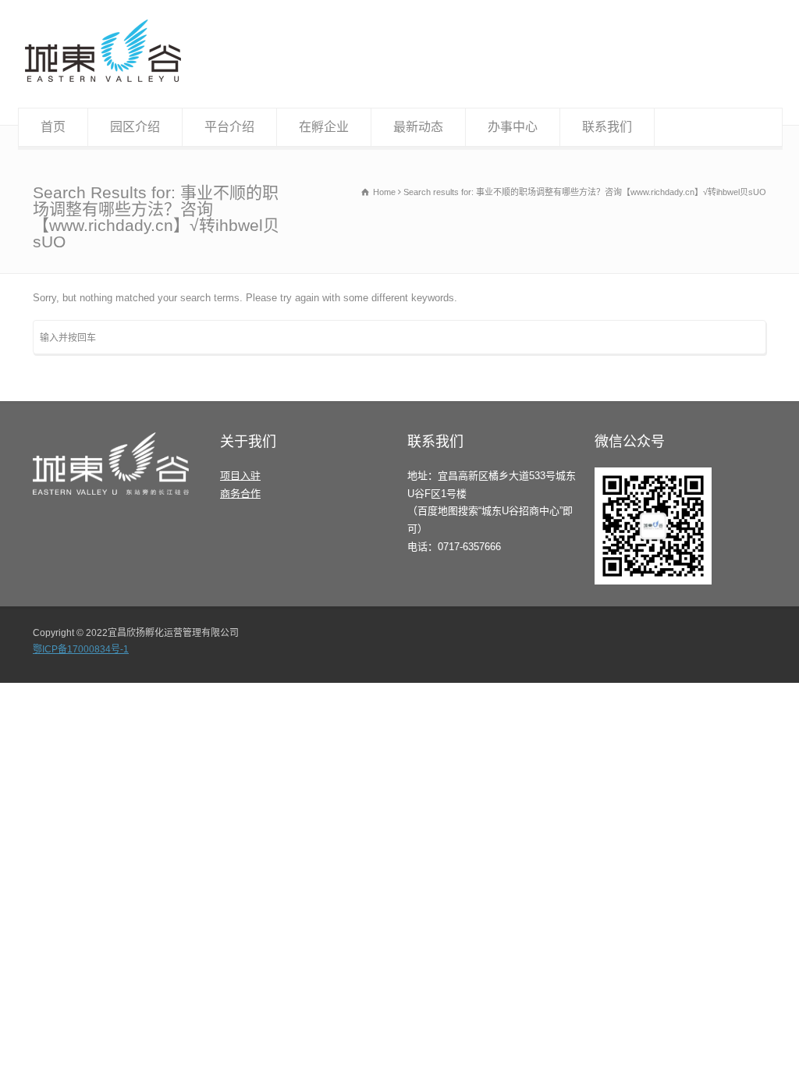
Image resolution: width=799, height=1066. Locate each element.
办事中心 (513, 126)
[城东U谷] (103, 78)
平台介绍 (229, 126)
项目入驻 (240, 475)
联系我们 (607, 126)
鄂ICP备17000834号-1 (81, 649)
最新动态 (418, 126)
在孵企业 (324, 126)
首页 (53, 126)
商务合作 (240, 493)
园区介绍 (135, 126)
